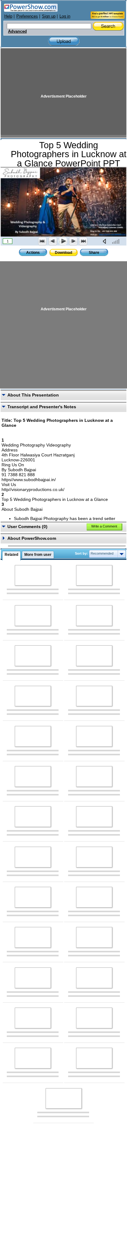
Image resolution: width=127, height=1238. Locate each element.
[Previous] (52, 241)
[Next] (73, 241)
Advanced (17, 31)
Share (94, 252)
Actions (33, 252)
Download (63, 252)
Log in (64, 16)
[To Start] (42, 241)
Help (8, 16)
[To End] (83, 241)
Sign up (48, 16)
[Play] (63, 241)
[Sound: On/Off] (106, 241)
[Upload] (64, 41)
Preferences (27, 16)
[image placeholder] (33, 575)
